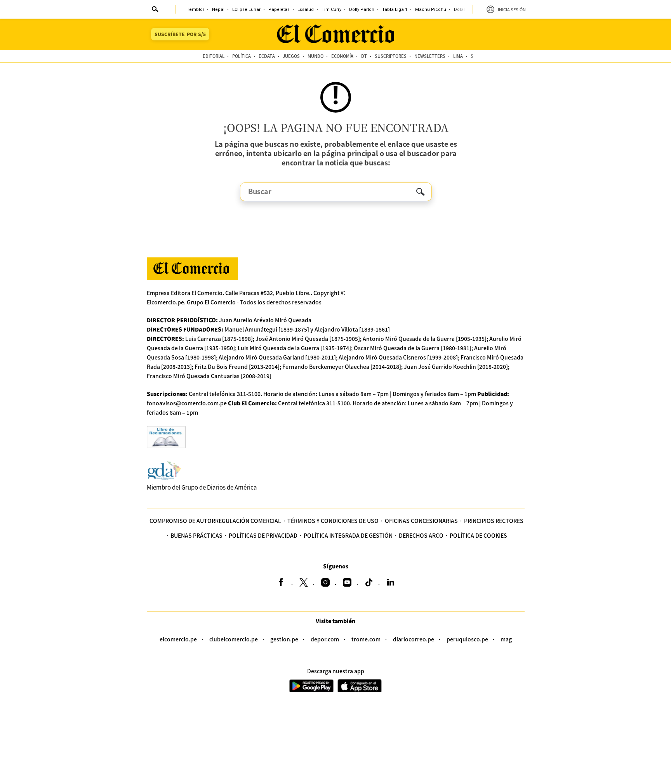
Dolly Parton (361, 9)
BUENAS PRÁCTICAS (196, 535)
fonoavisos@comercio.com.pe (187, 403)
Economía (342, 56)
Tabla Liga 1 (394, 9)
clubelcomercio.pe (233, 639)
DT (364, 56)
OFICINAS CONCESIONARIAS (421, 521)
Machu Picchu (430, 9)
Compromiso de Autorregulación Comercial (215, 521)
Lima (458, 56)
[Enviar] (155, 10)
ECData (267, 56)
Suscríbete (180, 34)
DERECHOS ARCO (421, 535)
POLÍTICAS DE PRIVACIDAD (263, 535)
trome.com (366, 639)
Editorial (213, 56)
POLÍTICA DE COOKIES (478, 535)
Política (241, 56)
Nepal (218, 9)
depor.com (325, 639)
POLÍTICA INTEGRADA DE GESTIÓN (348, 535)
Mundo (315, 56)
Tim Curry (331, 9)
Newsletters (429, 56)
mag (506, 639)
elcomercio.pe (178, 639)
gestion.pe (284, 639)
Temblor (195, 9)
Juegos (291, 56)
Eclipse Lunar (246, 9)
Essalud (305, 9)
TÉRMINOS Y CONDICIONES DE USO (333, 521)
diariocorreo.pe (413, 639)
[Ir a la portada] (192, 268)
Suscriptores (391, 56)
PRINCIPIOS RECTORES (493, 521)
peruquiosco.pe (467, 639)
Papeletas (279, 9)
